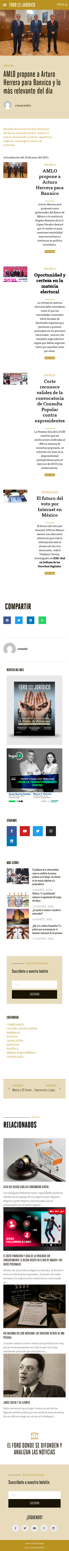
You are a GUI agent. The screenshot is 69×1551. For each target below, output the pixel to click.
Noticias (13, 1045)
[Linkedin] (12, 841)
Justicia (12, 1037)
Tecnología (15, 1057)
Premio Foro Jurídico (21, 1053)
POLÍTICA (50, 165)
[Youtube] (25, 831)
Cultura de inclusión (22, 1029)
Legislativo (15, 1041)
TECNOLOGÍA (49, 492)
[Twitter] (38, 831)
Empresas (13, 1033)
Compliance (15, 1024)
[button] (5, 5)
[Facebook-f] (12, 831)
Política (13, 1049)
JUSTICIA (49, 375)
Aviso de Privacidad (34, 1543)
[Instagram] (51, 831)
